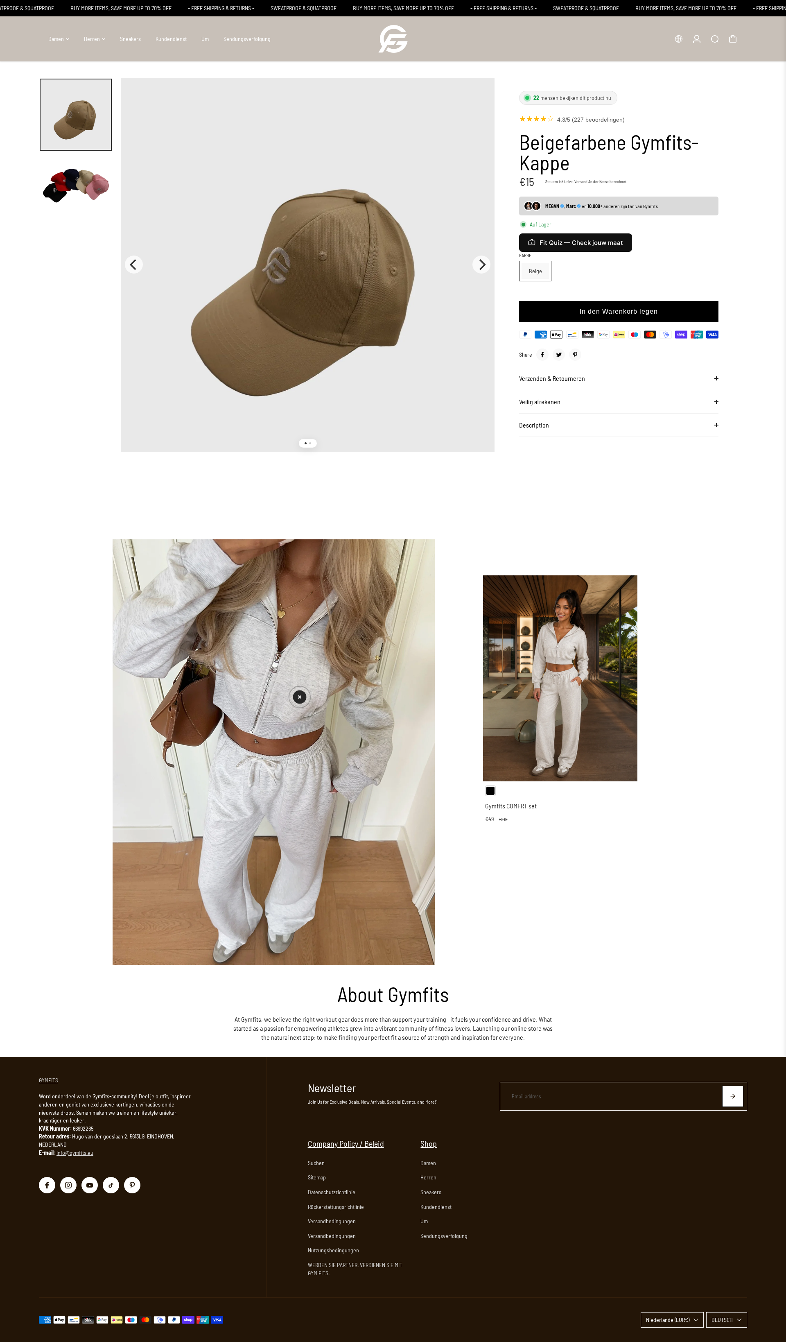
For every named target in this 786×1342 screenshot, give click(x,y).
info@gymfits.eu (74, 1152)
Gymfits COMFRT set (511, 806)
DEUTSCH (722, 1319)
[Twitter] (559, 355)
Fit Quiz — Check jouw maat (581, 243)
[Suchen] (715, 39)
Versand (580, 181)
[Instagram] (68, 1185)
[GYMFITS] (393, 38)
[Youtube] (89, 1185)
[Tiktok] (111, 1185)
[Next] (481, 265)
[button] (299, 697)
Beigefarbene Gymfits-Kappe (609, 151)
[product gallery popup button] (479, 99)
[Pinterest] (575, 355)
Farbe (525, 255)
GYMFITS (48, 1080)
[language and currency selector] (679, 39)
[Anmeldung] (697, 39)
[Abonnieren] (732, 1096)
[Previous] (134, 265)
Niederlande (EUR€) (667, 1319)
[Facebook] (542, 355)
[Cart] (733, 39)
